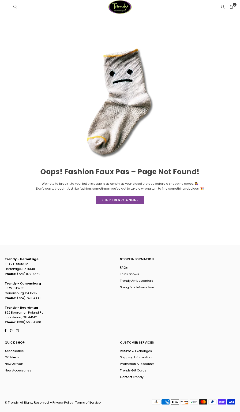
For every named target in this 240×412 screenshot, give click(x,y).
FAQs (124, 267)
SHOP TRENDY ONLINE (120, 200)
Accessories (14, 351)
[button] (231, 7)
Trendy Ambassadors (136, 280)
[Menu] (7, 7)
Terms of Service (88, 402)
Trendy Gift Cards (133, 370)
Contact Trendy (131, 377)
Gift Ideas (12, 357)
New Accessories (18, 370)
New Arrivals (14, 364)
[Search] (15, 7)
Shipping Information (136, 357)
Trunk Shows (129, 274)
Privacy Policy (62, 402)
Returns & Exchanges (136, 351)
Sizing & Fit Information (137, 287)
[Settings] (222, 7)
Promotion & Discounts (137, 364)
